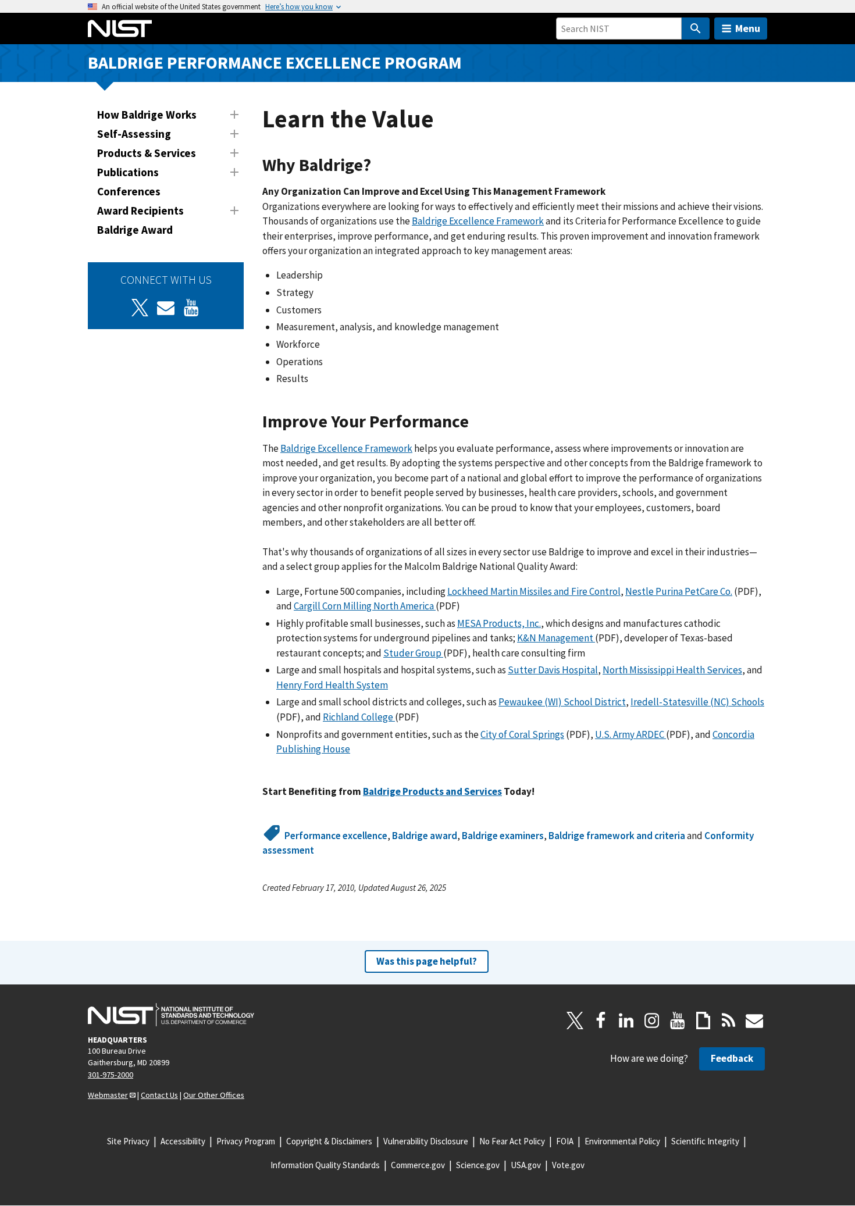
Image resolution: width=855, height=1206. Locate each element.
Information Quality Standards (325, 1165)
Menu (747, 28)
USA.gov (526, 1165)
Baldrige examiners (503, 835)
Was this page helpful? (426, 961)
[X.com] (575, 1020)
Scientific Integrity (705, 1141)
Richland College (359, 717)
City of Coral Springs (522, 734)
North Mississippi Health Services (672, 669)
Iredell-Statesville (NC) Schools (697, 701)
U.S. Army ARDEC (630, 734)
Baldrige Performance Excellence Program (275, 62)
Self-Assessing (134, 134)
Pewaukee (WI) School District (562, 701)
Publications (128, 172)
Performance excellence (335, 835)
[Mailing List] (754, 1020)
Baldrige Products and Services (432, 791)
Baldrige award (424, 835)
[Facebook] (601, 1020)
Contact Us (159, 1095)
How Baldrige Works (147, 115)
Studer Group (413, 653)
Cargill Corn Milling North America (365, 606)
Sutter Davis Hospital (553, 669)
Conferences (129, 191)
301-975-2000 (110, 1074)
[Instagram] (652, 1020)
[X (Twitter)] (140, 307)
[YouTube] (677, 1020)
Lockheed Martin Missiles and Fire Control (534, 591)
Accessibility (183, 1141)
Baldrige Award (135, 230)
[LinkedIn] (626, 1020)
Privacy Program (245, 1141)
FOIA (564, 1141)
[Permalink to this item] (380, 165)
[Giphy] (703, 1020)
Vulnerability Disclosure (425, 1141)
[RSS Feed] (729, 1020)
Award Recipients (140, 210)
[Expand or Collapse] (234, 114)
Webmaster (108, 1095)
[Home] (120, 28)
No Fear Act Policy (512, 1141)
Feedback (732, 1058)
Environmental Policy (622, 1141)
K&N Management (556, 637)
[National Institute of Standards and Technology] (171, 1014)
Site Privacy (128, 1141)
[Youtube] (191, 307)
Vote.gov (568, 1165)
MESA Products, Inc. (499, 623)
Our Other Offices (213, 1095)
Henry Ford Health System (332, 685)
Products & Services (146, 153)
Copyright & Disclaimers (329, 1141)
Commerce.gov (418, 1165)
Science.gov (478, 1165)
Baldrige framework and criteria (616, 835)
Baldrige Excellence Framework (478, 221)
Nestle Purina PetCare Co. (678, 591)
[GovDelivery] (166, 307)
